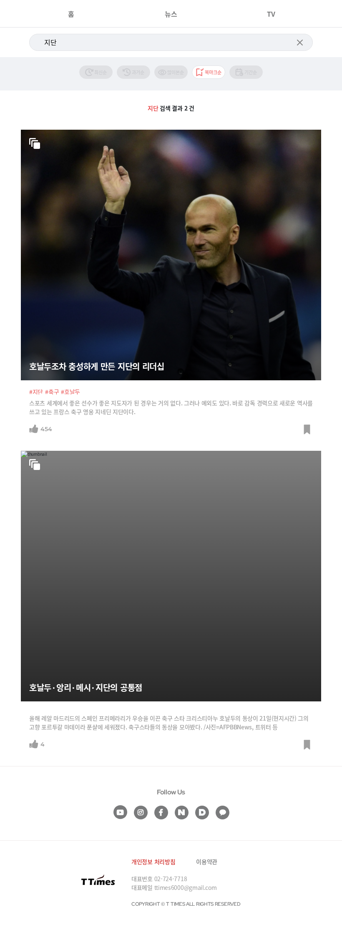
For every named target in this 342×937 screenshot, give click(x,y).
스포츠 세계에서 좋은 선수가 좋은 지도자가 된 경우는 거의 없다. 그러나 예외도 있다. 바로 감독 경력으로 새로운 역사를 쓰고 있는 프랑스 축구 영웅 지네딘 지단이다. (171, 407)
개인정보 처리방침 (153, 861)
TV (271, 14)
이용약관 (206, 861)
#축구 (52, 391)
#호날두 (70, 391)
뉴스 (171, 14)
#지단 (36, 391)
